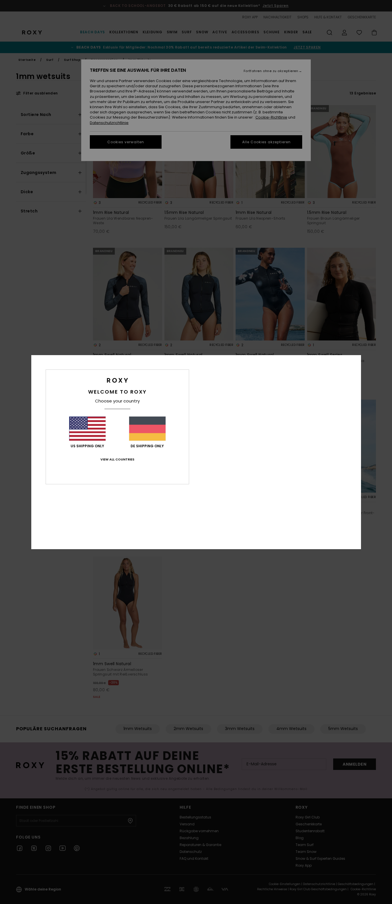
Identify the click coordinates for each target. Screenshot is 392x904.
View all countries (117, 459)
